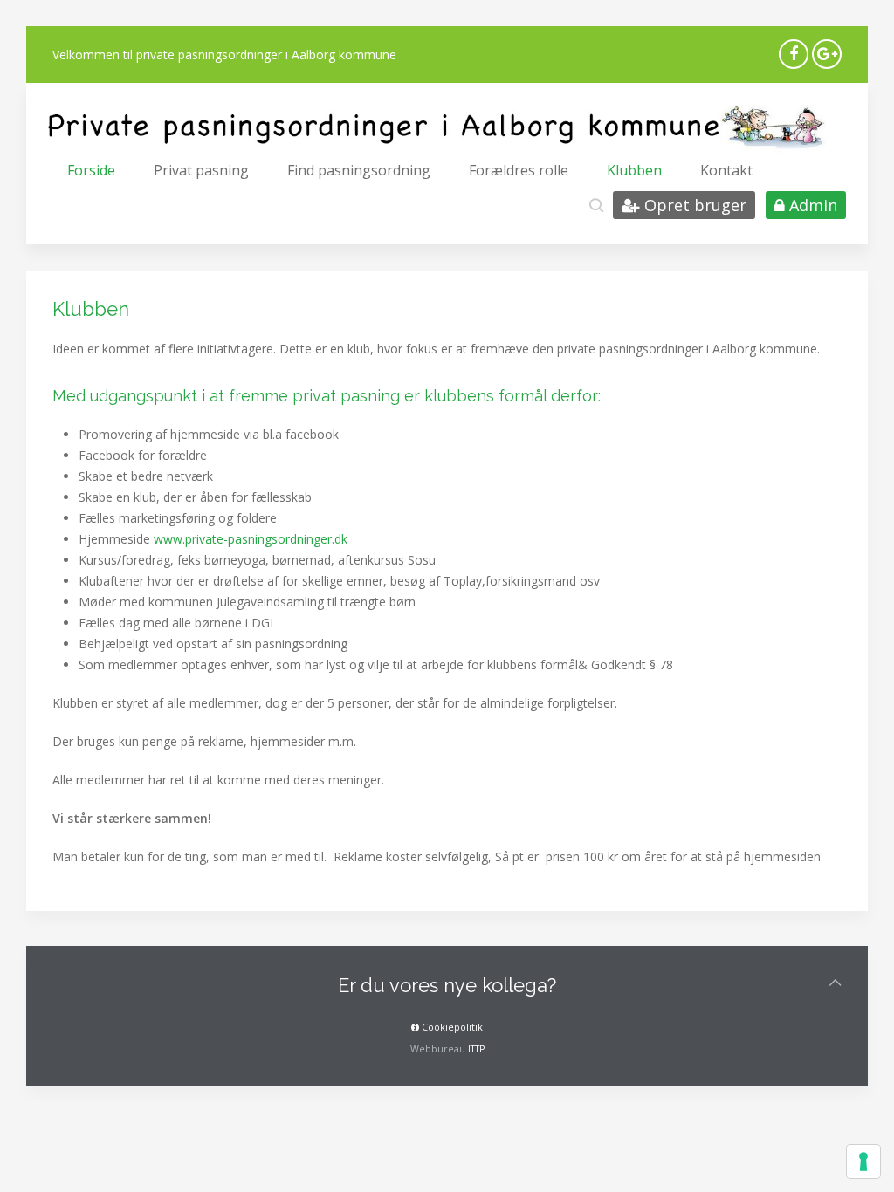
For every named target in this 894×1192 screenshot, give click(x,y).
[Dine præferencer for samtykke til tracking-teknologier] (863, 1161)
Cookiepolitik (451, 1027)
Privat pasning (201, 170)
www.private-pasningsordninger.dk (250, 539)
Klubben (634, 170)
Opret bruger (693, 205)
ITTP (476, 1049)
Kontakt (726, 170)
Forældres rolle (518, 170)
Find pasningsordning (358, 170)
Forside (91, 170)
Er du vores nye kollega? (447, 985)
